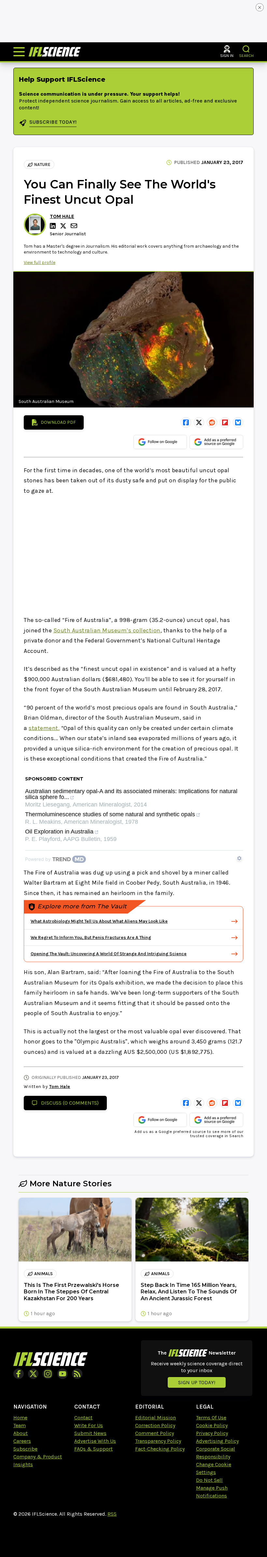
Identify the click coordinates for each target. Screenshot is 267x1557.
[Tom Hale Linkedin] (54, 226)
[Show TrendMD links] (239, 858)
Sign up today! (196, 1382)
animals (43, 1273)
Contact (83, 1417)
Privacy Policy (212, 1433)
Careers (22, 1441)
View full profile (39, 262)
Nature (42, 164)
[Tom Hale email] (74, 225)
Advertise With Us (95, 1441)
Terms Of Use (211, 1417)
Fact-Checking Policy (160, 1449)
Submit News (90, 1433)
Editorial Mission (155, 1417)
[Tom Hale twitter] (64, 225)
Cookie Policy (212, 1425)
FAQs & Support (93, 1449)
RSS (112, 1514)
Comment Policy (154, 1433)
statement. (44, 728)
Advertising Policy (217, 1441)
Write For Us (88, 1425)
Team (19, 1425)
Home (20, 1417)
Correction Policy (155, 1425)
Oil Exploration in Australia (59, 832)
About (20, 1433)
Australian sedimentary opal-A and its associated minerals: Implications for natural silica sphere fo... (131, 794)
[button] (246, 49)
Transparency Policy (158, 1441)
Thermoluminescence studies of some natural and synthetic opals (110, 814)
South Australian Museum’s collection (107, 630)
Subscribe (25, 1449)
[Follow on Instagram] (48, 1374)
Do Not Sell (209, 1480)
